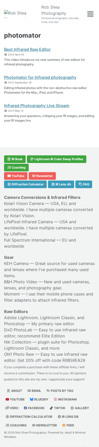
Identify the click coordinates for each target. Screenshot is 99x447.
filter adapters (17, 300)
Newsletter (44, 176)
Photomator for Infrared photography (40, 77)
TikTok (59, 408)
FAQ (85, 184)
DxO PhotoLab (18, 329)
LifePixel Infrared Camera (28, 221)
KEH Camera (16, 263)
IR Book (17, 159)
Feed (70, 425)
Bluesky (41, 399)
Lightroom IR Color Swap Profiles (58, 159)
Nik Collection (17, 342)
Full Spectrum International (29, 240)
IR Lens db (63, 184)
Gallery (81, 408)
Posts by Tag (61, 391)
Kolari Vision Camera (24, 203)
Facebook (35, 408)
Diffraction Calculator (27, 184)
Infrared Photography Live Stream (36, 105)
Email (36, 391)
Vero (13, 408)
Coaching (18, 167)
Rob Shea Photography (60, 14)
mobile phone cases (65, 293)
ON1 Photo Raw (19, 354)
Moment (12, 293)
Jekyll (68, 432)
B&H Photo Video (20, 281)
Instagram (67, 399)
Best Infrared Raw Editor (27, 49)
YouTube (17, 176)
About (16, 391)
